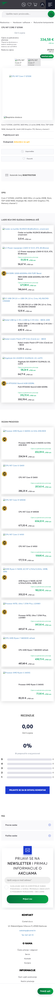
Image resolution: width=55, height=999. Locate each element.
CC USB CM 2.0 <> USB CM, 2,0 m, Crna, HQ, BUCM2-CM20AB (35, 306)
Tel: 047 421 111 (27, 937)
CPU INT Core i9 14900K (29, 513)
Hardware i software (22, 22)
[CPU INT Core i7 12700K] (28, 94)
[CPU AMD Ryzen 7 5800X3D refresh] (19, 644)
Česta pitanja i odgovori (27, 952)
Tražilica (51, 13)
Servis (27, 956)
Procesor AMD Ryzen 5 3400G (31, 686)
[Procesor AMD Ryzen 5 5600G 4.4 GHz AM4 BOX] (25, 436)
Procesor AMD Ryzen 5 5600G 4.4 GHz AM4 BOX (35, 445)
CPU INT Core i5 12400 (28, 479)
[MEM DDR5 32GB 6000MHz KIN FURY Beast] (22, 273)
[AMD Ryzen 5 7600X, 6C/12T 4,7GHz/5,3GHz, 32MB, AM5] (27, 574)
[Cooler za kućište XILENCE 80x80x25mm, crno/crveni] (26, 229)
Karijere (27, 965)
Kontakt (27, 961)
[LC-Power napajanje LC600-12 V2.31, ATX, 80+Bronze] (26, 248)
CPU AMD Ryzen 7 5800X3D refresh (34, 652)
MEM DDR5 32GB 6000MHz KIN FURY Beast (34, 278)
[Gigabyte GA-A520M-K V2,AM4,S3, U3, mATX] (23, 359)
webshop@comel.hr (27, 932)
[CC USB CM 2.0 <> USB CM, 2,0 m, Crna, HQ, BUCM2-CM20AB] (27, 300)
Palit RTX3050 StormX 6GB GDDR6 (33, 388)
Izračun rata (46, 56)
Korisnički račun (42, 4)
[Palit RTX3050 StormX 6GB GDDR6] (18, 384)
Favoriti (29, 4)
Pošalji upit (45, 991)
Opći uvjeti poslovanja (27, 979)
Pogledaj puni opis (11, 135)
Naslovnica (5, 22)
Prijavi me (27, 901)
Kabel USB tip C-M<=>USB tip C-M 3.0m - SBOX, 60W (36, 325)
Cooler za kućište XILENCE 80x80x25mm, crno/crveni (36, 234)
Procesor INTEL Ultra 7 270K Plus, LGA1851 (33, 618)
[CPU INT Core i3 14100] (14, 540)
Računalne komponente (44, 22)
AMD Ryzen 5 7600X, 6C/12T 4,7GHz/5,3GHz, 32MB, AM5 (31, 583)
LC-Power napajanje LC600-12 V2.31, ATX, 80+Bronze (36, 253)
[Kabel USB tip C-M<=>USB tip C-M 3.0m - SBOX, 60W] (26, 320)
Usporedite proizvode (23, 4)
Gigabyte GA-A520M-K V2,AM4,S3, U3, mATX (34, 364)
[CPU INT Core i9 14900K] (14, 505)
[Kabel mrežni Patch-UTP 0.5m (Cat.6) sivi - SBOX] (24, 340)
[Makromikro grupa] (4, 4)
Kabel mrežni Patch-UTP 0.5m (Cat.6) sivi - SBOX (35, 345)
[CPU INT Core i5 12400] (14, 471)
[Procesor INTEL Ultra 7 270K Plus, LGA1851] (22, 609)
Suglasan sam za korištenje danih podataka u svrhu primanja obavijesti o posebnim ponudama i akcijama (30, 890)
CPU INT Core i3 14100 (28, 548)
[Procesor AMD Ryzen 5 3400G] (17, 678)
